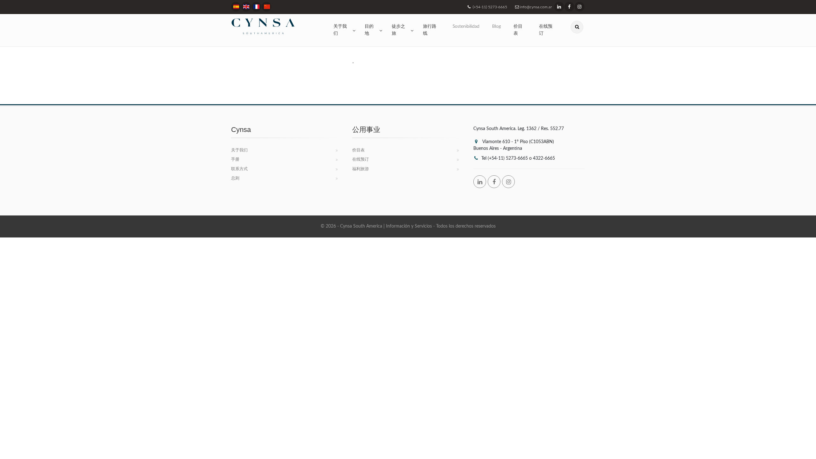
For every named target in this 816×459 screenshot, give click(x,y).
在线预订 (545, 30)
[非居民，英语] (266, 6)
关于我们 (340, 30)
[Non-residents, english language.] (246, 6)
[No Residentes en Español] (236, 6)
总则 (235, 178)
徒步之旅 (398, 30)
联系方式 (239, 169)
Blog (496, 26)
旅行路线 (429, 30)
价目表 (518, 30)
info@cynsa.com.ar (535, 7)
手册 (235, 159)
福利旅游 (360, 169)
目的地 (369, 30)
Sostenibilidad (466, 26)
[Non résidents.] (256, 6)
